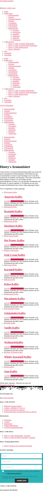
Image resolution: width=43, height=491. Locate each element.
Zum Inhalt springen (6, 1)
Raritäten (11, 21)
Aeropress (16, 30)
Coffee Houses (9, 42)
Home (6, 11)
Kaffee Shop (8, 13)
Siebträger (16, 38)
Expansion (7, 53)
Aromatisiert (12, 23)
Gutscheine (8, 55)
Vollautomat (16, 40)
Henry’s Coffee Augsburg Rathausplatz (21, 44)
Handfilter (16, 34)
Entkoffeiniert (12, 25)
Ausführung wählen (17, 201)
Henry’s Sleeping (14, 49)
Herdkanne (16, 36)
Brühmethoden (13, 28)
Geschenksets (12, 27)
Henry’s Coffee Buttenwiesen (18, 47)
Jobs (5, 51)
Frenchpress (16, 32)
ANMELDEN (21, 481)
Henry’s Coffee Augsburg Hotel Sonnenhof (22, 45)
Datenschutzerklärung (14, 473)
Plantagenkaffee (13, 15)
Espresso (11, 17)
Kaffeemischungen (14, 19)
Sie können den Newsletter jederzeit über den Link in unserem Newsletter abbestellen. (20, 477)
